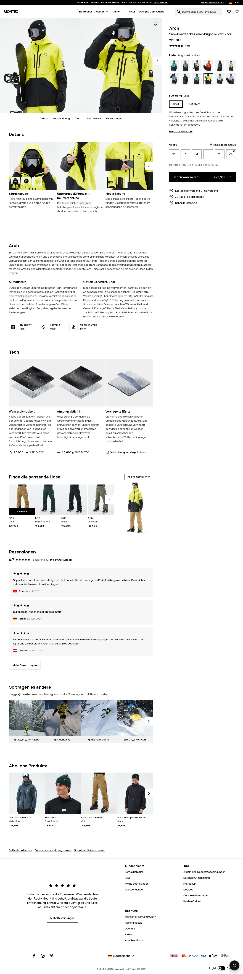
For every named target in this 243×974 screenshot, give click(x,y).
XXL (232, 154)
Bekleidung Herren (20, 850)
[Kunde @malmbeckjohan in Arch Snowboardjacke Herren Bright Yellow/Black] (99, 718)
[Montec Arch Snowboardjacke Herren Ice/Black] (231, 79)
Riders (129, 934)
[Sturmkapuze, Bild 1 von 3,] (15, 182)
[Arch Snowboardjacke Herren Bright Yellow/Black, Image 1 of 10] (40, 65)
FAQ (127, 877)
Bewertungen (114, 118)
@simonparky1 (63, 739)
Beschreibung (61, 118)
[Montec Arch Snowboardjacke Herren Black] (185, 79)
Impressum (189, 883)
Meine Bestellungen (212, 2)
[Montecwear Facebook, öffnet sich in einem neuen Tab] (34, 955)
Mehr (22, 328)
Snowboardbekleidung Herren (53, 850)
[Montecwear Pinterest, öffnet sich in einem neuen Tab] (51, 955)
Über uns (130, 928)
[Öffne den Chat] (234, 965)
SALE (132, 11)
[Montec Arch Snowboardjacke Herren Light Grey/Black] (219, 79)
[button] (221, 968)
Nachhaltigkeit (133, 922)
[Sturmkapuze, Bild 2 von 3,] (26, 182)
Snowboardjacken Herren (89, 850)
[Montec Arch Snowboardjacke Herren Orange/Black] (208, 65)
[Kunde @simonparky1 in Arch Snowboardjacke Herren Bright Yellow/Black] (63, 718)
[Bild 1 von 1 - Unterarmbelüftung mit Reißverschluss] (81, 166)
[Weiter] (149, 166)
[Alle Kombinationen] (135, 507)
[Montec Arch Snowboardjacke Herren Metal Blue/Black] (219, 65)
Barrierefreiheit (192, 901)
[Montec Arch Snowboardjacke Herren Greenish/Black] (185, 65)
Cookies (188, 889)
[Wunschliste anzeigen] (229, 11)
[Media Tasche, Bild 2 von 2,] (123, 182)
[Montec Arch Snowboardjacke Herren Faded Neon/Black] (231, 65)
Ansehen (22, 511)
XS (174, 154)
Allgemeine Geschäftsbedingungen (204, 872)
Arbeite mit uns (134, 940)
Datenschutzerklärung (196, 877)
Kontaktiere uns (134, 872)
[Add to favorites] (155, 24)
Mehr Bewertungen (25, 665)
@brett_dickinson (135, 739)
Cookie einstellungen (195, 895)
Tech (78, 118)
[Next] (158, 61)
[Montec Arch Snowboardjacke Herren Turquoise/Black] (174, 65)
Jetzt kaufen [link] (160, 2)
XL (219, 154)
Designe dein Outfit (151, 11)
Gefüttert (194, 104)
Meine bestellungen (137, 883)
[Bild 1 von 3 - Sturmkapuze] (33, 166)
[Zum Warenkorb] (237, 11)
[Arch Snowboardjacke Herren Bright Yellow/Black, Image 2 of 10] (121, 65)
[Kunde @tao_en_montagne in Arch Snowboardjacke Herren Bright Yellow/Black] (27, 718)
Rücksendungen (134, 889)
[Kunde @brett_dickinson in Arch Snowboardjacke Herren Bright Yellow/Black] (135, 718)
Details (44, 118)
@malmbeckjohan (99, 739)
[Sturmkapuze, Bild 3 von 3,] (37, 182)
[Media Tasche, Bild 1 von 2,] (112, 182)
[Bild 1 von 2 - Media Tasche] (129, 166)
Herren (100, 11)
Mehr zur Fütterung (181, 131)
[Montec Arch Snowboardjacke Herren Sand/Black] (197, 65)
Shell (176, 104)
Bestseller (85, 11)
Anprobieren (93, 118)
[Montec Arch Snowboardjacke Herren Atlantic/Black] (197, 79)
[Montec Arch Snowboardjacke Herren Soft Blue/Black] (174, 79)
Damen (116, 11)
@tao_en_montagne (26, 739)
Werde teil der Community (140, 916)
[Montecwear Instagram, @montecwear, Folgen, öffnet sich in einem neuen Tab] (42, 955)
